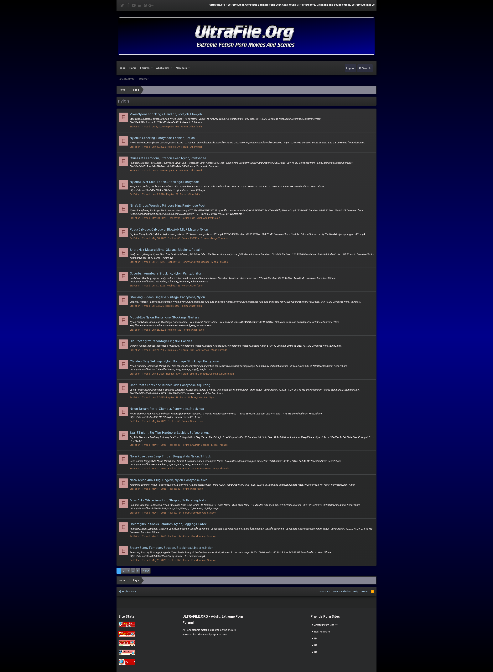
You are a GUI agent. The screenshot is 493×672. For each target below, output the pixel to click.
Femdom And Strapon (203, 512)
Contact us (324, 591)
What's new (162, 68)
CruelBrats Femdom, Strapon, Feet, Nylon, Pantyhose (168, 158)
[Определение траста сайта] (126, 635)
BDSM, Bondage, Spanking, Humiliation (212, 373)
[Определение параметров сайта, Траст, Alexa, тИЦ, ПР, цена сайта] (126, 654)
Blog (123, 68)
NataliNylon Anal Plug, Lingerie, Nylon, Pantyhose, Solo (169, 480)
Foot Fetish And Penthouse (205, 217)
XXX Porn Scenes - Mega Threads (209, 238)
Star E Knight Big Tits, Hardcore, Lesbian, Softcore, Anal (170, 433)
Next (145, 570)
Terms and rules (342, 591)
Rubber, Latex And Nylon (201, 397)
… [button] (133, 570)
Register (143, 79)
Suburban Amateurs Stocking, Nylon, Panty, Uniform (167, 273)
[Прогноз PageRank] (126, 645)
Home (132, 68)
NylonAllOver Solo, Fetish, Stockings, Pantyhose (164, 182)
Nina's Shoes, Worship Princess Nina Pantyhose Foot (167, 205)
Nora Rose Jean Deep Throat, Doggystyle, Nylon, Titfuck (170, 456)
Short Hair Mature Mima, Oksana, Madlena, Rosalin (166, 250)
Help (356, 591)
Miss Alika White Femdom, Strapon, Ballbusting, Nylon (168, 500)
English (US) (128, 591)
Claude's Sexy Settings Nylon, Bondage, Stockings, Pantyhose (174, 361)
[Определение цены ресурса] (126, 626)
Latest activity (126, 79)
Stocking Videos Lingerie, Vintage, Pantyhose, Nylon (167, 297)
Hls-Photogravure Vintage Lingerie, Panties (161, 341)
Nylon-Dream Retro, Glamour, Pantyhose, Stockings (167, 409)
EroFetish (135, 126)
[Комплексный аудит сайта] (126, 664)
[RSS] (372, 591)
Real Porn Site (322, 631)
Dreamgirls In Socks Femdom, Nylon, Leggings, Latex (168, 524)
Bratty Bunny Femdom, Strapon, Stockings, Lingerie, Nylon (171, 548)
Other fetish (195, 126)
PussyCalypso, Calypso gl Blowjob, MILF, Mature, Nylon (169, 229)
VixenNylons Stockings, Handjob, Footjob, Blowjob (166, 114)
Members (181, 68)
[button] (152, 68)
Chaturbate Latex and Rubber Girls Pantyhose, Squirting (170, 385)
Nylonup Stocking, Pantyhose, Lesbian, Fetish (162, 138)
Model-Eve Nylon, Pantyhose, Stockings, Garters (164, 317)
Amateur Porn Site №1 (326, 624)
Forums (144, 68)
